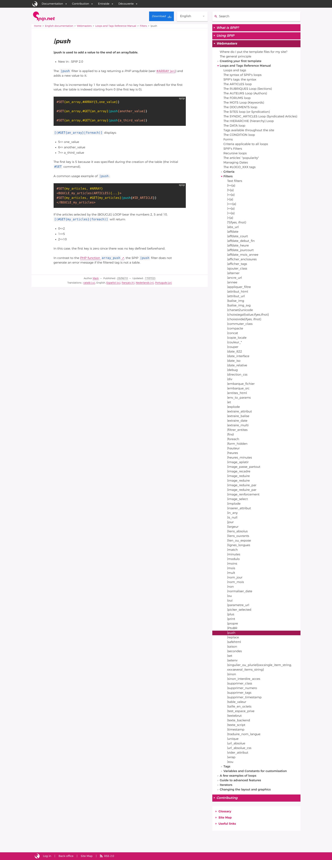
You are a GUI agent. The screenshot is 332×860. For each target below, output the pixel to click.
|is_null (232, 517)
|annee (232, 282)
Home (38, 26)
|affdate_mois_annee (242, 254)
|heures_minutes (239, 457)
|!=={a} (231, 185)
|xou (230, 762)
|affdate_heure (238, 245)
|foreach (233, 439)
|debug (232, 370)
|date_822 (234, 351)
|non (230, 586)
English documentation (59, 26)
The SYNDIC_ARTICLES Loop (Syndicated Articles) (260, 116)
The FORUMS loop (237, 98)
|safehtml (234, 642)
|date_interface (238, 356)
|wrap (231, 757)
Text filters (234, 181)
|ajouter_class (237, 268)
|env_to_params (239, 397)
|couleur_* (234, 342)
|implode (234, 503)
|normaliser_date (239, 591)
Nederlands (143, 283)
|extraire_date (237, 420)
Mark (96, 278)
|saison (232, 646)
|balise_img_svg (239, 305)
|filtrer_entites (237, 430)
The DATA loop (234, 125)
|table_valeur (236, 702)
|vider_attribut (237, 752)
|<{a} (230, 199)
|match (232, 549)
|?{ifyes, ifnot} (236, 222)
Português (161, 283)
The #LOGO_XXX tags (239, 167)
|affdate (232, 231)
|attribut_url (236, 296)
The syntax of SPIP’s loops (242, 75)
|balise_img (235, 301)
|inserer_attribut (239, 508)
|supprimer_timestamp (244, 697)
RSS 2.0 (109, 856)
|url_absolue (236, 743)
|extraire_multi (238, 425)
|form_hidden (237, 443)
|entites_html (237, 393)
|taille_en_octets (239, 706)
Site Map (225, 817)
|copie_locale (237, 337)
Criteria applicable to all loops (245, 144)
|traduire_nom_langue (243, 734)
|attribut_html (237, 291)
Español (111, 283)
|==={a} (231, 204)
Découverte (126, 3)
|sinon (231, 674)
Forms (228, 139)
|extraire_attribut (239, 411)
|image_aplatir (238, 462)
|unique (232, 739)
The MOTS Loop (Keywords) (243, 102)
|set (229, 656)
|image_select (237, 499)
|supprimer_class (239, 683)
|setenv (232, 660)
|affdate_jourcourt (240, 250)
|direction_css (237, 374)
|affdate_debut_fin (241, 241)
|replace (233, 637)
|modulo (233, 559)
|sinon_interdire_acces (243, 679)
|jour (230, 522)
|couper (232, 347)
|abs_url (233, 227)
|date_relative (237, 365)
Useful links (227, 823)
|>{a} (230, 218)
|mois (231, 568)
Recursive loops (235, 153)
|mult (231, 573)
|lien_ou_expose (239, 540)
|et (229, 402)
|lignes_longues (238, 545)
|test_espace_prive (240, 711)
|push (231, 632)
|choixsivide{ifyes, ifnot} (244, 319)
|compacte (235, 328)
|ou (229, 596)
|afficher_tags (237, 264)
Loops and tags (234, 70)
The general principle (235, 56)
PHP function (100, 258)
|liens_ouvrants (238, 536)
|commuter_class (239, 324)
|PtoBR (232, 628)
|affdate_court (237, 236)
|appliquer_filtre (239, 287)
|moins (232, 563)
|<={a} (230, 195)
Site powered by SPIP (37, 856)
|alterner (233, 273)
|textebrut (234, 715)
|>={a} (230, 213)
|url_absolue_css (239, 748)
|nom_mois (235, 582)
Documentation (52, 3)
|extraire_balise (238, 416)
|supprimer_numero (242, 688)
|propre (232, 623)
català (86, 283)
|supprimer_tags (239, 692)
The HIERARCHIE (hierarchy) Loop (248, 121)
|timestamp (235, 729)
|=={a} (230, 208)
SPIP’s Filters (232, 148)
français (126, 283)
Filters (143, 26)
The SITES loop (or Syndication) (246, 112)
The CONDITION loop (239, 135)
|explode (233, 407)
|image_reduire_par (241, 485)
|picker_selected (239, 609)
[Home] (44, 16)
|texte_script (236, 725)
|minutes (233, 554)
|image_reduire (238, 476)
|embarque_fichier (241, 384)
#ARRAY (162, 71)
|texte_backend (238, 720)
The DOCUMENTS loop (240, 107)
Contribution (80, 3)
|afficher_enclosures (242, 259)
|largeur (232, 526)
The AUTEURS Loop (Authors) (245, 93)
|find (230, 434)
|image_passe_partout (243, 467)
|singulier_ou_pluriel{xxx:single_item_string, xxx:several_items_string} (259, 667)
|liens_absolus (237, 531)
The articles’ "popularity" (241, 158)
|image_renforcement (243, 494)
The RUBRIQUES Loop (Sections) (247, 88)
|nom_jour (234, 577)
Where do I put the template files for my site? (253, 52)
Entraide (103, 3)
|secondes (234, 651)
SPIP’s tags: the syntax (239, 79)
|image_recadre (238, 471)
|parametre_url (238, 605)
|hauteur (233, 448)
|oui (229, 600)
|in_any (232, 513)
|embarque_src (238, 388)
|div (229, 379)
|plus (230, 614)
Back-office (65, 856)
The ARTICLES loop (237, 84)
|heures (232, 453)
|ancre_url (234, 277)
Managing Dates (235, 162)
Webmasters (84, 26)
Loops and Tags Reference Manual (115, 26)
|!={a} (230, 190)
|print (231, 619)
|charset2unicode (240, 310)
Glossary (224, 811)
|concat (232, 333)
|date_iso (233, 360)
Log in (47, 856)
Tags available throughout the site (248, 130)
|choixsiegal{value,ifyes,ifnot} (248, 314)
